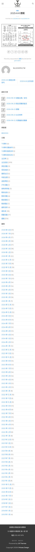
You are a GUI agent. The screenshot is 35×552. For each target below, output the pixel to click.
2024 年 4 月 (6, 335)
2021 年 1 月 (5, 481)
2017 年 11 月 (5, 507)
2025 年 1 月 (5, 301)
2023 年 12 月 (6, 350)
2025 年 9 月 (6, 271)
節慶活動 (4, 215)
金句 (7, 133)
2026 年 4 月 (6, 245)
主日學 (3, 159)
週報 (17, 10)
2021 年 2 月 (5, 477)
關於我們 (14, 540)
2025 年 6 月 (5, 282)
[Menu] (2, 3)
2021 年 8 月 (5, 454)
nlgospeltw (25, 18)
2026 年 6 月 (5, 237)
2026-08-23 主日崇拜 (14, 115)
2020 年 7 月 (6, 496)
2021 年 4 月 (5, 470)
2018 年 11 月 (6, 503)
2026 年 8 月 (6, 230)
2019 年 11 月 (5, 499)
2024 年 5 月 (6, 331)
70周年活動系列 (7, 147)
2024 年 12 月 (6, 305)
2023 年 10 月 (6, 357)
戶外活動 (4, 185)
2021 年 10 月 (6, 447)
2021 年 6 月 (5, 462)
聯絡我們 (20, 540)
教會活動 (4, 196)
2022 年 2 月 (6, 432)
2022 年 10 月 (6, 402)
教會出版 (4, 192)
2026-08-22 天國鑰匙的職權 (17, 120)
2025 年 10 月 (6, 267)
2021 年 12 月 (6, 440)
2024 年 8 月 (6, 320)
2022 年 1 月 (5, 436)
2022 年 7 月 (6, 413)
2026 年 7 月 (6, 234)
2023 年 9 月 (6, 361)
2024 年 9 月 (6, 316)
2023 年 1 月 (5, 391)
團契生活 (4, 174)
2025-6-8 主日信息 (27, 81)
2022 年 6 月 (6, 417)
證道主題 (3, 133)
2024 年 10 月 (6, 312)
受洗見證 (4, 170)
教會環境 (4, 200)
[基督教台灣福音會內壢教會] (17, 3)
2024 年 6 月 (6, 327)
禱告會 (3, 211)
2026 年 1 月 (5, 256)
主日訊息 (4, 162)
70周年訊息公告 (7, 155)
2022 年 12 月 (6, 395)
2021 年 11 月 (5, 443)
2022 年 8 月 (6, 410)
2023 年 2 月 (6, 387)
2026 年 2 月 (6, 252)
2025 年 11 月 (6, 264)
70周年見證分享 (7, 151)
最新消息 (4, 207)
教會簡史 (4, 204)
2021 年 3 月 (5, 473)
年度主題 (4, 177)
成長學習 (4, 181)
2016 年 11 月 (5, 511)
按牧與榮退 (5, 189)
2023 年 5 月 (6, 376)
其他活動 (4, 166)
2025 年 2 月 (6, 297)
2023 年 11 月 (6, 353)
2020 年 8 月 (6, 492)
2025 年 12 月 (6, 260)
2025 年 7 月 (6, 278)
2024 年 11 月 (6, 308)
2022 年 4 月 (6, 424)
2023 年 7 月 (6, 368)
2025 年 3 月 (6, 294)
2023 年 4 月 (6, 380)
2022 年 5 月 (6, 421)
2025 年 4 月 (6, 290)
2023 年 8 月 (6, 365)
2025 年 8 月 (6, 275)
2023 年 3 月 (6, 383)
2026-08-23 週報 (13, 109)
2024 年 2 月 (6, 342)
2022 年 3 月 (6, 428)
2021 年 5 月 (5, 466)
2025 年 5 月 (5, 286)
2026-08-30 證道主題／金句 (17, 98)
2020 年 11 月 (6, 488)
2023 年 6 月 (6, 372)
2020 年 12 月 (6, 484)
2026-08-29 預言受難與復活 (17, 104)
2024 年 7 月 (6, 323)
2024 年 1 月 (5, 346)
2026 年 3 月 (6, 249)
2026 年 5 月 (5, 241)
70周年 (4, 144)
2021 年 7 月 (5, 458)
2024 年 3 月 (6, 338)
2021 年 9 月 (5, 451)
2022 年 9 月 (6, 406)
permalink (17, 60)
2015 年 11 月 (5, 514)
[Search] (33, 3)
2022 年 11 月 (6, 398)
